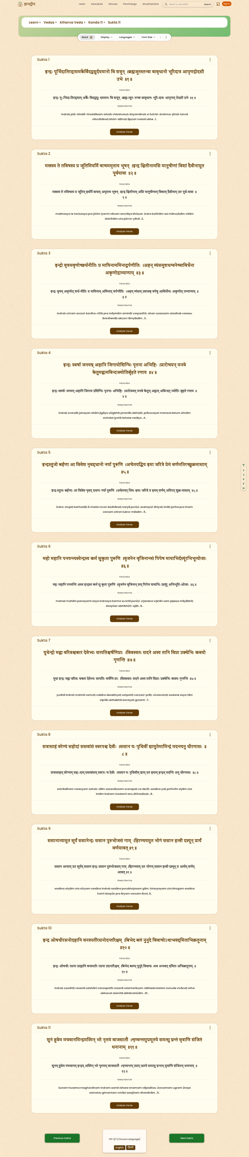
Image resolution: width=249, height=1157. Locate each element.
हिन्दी (131, 1147)
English (120, 1147)
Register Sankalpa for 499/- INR (86, 55)
